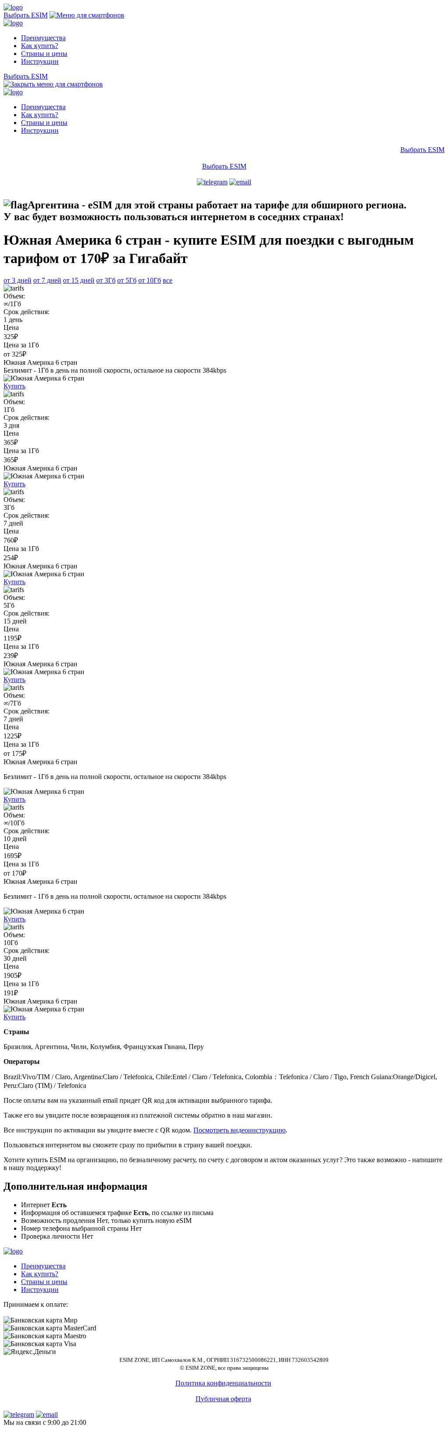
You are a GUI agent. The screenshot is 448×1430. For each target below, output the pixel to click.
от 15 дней (78, 280)
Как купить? (39, 45)
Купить (14, 386)
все (167, 280)
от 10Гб (149, 280)
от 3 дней (18, 280)
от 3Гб (106, 280)
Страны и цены (44, 53)
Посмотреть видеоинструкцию (239, 1130)
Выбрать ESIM (26, 15)
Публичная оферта (223, 1398)
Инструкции (40, 61)
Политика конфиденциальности (223, 1383)
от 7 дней (47, 280)
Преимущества (43, 38)
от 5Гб (126, 280)
